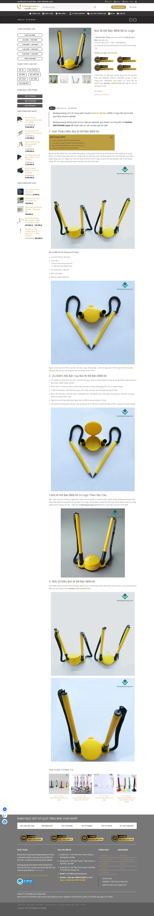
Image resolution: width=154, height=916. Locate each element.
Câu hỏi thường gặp (127, 860)
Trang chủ (21, 20)
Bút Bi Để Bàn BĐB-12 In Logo (104, 799)
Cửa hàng (123, 855)
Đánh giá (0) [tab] (61, 108)
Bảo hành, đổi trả (107, 860)
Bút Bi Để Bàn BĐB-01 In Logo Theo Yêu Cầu (81, 799)
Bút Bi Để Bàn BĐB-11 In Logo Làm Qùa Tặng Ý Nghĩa (126, 800)
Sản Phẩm (61, 13)
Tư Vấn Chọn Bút (78, 13)
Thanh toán (105, 872)
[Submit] (95, 7)
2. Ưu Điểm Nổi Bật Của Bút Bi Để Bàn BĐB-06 (67, 143)
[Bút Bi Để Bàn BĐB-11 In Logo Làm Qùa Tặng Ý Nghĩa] (126, 784)
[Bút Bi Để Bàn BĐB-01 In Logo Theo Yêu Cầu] (81, 784)
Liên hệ (122, 13)
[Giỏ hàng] (136, 1)
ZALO (96, 83)
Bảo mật (104, 868)
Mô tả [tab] (52, 108)
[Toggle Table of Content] (110, 137)
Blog (113, 13)
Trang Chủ (36, 13)
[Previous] (52, 50)
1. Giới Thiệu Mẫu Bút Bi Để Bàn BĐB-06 (65, 140)
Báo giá (123, 864)
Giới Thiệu (49, 13)
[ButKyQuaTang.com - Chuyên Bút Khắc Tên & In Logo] (27, 7)
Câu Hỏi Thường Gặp (98, 13)
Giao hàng (104, 864)
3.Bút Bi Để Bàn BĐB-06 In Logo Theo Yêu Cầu (67, 146)
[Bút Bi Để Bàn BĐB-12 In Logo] (104, 784)
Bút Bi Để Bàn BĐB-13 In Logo (59, 799)
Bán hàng (104, 855)
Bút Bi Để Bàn (30, 20)
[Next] (88, 50)
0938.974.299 (116, 83)
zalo (88, 588)
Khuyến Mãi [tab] (72, 108)
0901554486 (80, 588)
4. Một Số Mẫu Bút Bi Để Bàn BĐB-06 (64, 148)
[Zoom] (52, 71)
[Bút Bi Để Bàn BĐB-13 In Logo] (59, 784)
